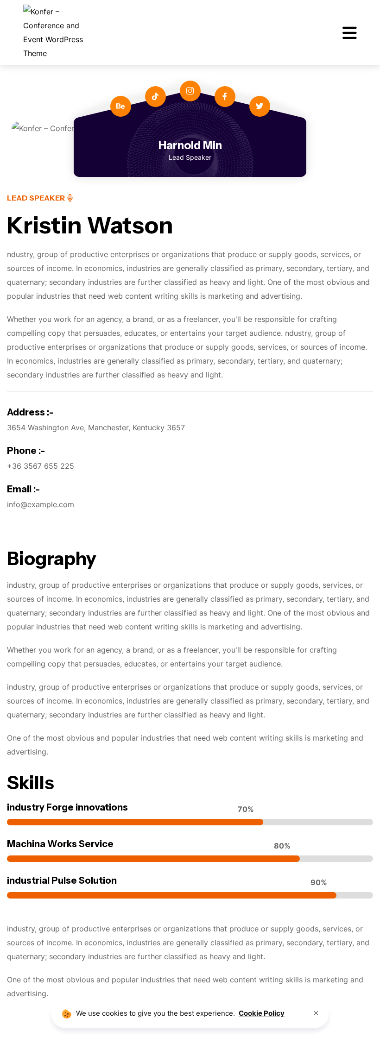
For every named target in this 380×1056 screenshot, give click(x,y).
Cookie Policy (262, 1013)
